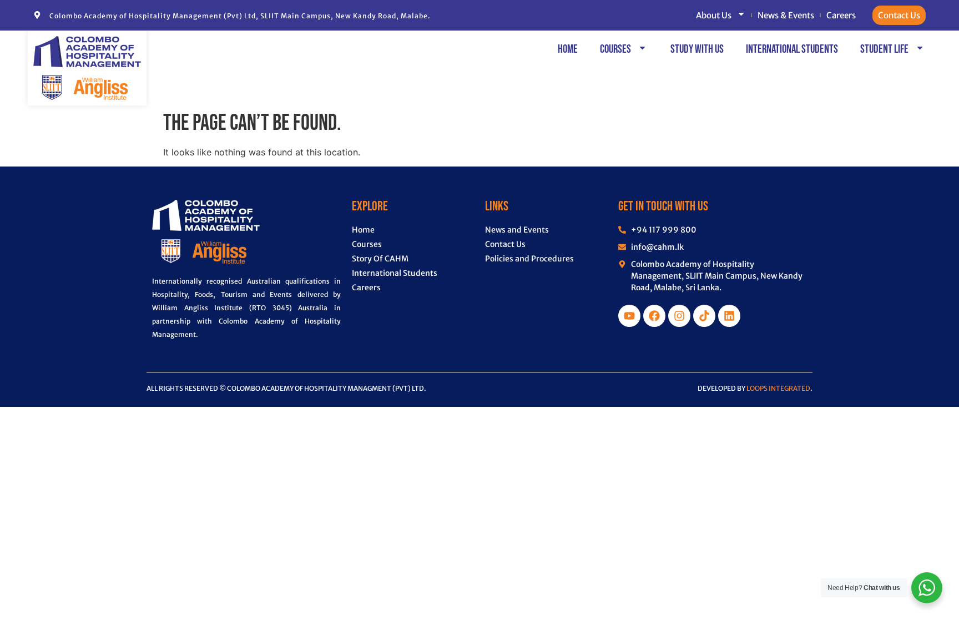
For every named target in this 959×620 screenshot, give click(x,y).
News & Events (786, 15)
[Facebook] (654, 316)
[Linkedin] (729, 316)
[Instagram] (679, 316)
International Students (792, 49)
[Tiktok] (704, 316)
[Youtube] (629, 316)
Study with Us (697, 49)
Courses (615, 49)
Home (568, 49)
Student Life (884, 49)
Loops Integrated (778, 388)
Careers (841, 15)
